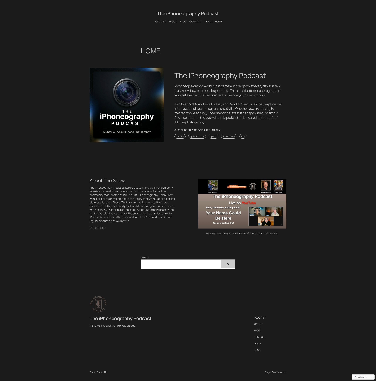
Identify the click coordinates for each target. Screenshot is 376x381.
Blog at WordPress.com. (275, 372)
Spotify (213, 136)
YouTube (180, 136)
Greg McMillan (191, 104)
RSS (243, 136)
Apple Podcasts (197, 136)
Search (145, 257)
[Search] (228, 264)
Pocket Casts (229, 136)
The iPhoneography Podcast (188, 13)
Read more (97, 228)
